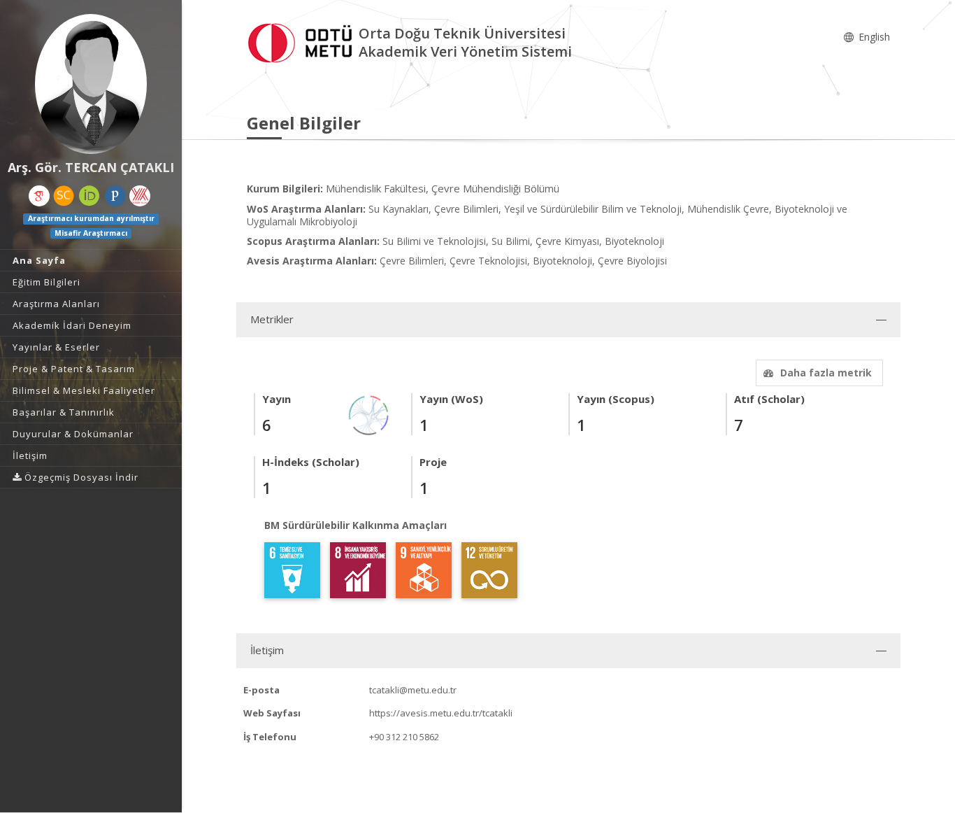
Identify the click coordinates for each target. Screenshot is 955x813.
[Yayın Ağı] (369, 413)
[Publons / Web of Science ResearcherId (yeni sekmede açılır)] (115, 195)
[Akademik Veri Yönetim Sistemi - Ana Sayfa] (303, 41)
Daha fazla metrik (826, 372)
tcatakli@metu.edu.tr (413, 690)
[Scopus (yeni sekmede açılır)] (63, 195)
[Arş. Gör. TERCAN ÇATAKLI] (91, 84)
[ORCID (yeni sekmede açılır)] (89, 195)
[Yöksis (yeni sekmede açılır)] (139, 195)
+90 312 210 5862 (404, 736)
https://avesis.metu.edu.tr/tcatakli (440, 713)
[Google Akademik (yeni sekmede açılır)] (39, 195)
